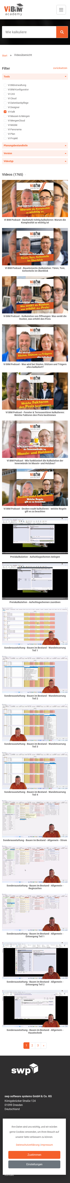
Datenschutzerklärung (27, 1144)
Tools (7, 76)
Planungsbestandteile (16, 145)
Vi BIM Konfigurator (18, 89)
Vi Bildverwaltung (17, 85)
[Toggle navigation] (61, 9)
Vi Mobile (12, 125)
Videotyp (8, 161)
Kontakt (9, 1175)
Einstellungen (34, 1164)
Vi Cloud (12, 98)
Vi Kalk (11, 111)
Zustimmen (34, 1154)
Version (8, 153)
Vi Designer (14, 107)
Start (4, 55)
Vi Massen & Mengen (19, 116)
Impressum (47, 1144)
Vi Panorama (15, 129)
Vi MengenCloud (16, 120)
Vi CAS (11, 94)
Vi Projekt (13, 138)
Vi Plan (11, 134)
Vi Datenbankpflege (18, 102)
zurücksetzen (60, 68)
